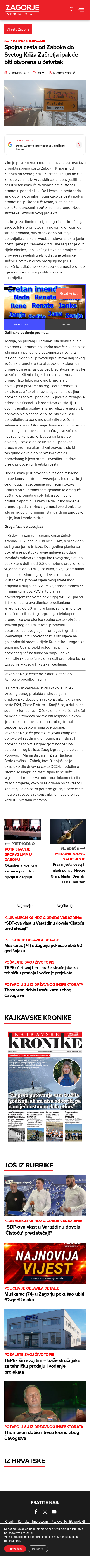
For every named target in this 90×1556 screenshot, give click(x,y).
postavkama (12, 1541)
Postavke (38, 1548)
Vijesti (11, 29)
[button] (71, 10)
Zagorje (23, 29)
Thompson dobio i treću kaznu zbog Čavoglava (43, 990)
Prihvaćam (15, 1548)
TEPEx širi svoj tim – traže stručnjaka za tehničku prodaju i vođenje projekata (41, 968)
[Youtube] (54, 1511)
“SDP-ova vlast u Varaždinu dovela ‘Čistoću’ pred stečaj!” (44, 923)
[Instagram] (45, 1511)
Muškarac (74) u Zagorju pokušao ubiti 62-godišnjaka (43, 945)
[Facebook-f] (35, 1511)
